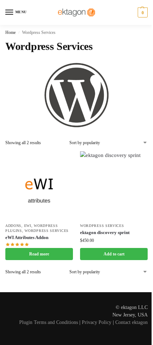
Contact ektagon (131, 322)
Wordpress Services (47, 231)
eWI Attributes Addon (26, 237)
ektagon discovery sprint (105, 232)
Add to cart (114, 254)
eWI (27, 226)
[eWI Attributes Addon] (39, 185)
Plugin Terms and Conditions (48, 322)
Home (10, 32)
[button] (142, 12)
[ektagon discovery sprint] (114, 185)
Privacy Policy (96, 322)
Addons (13, 226)
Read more (39, 254)
